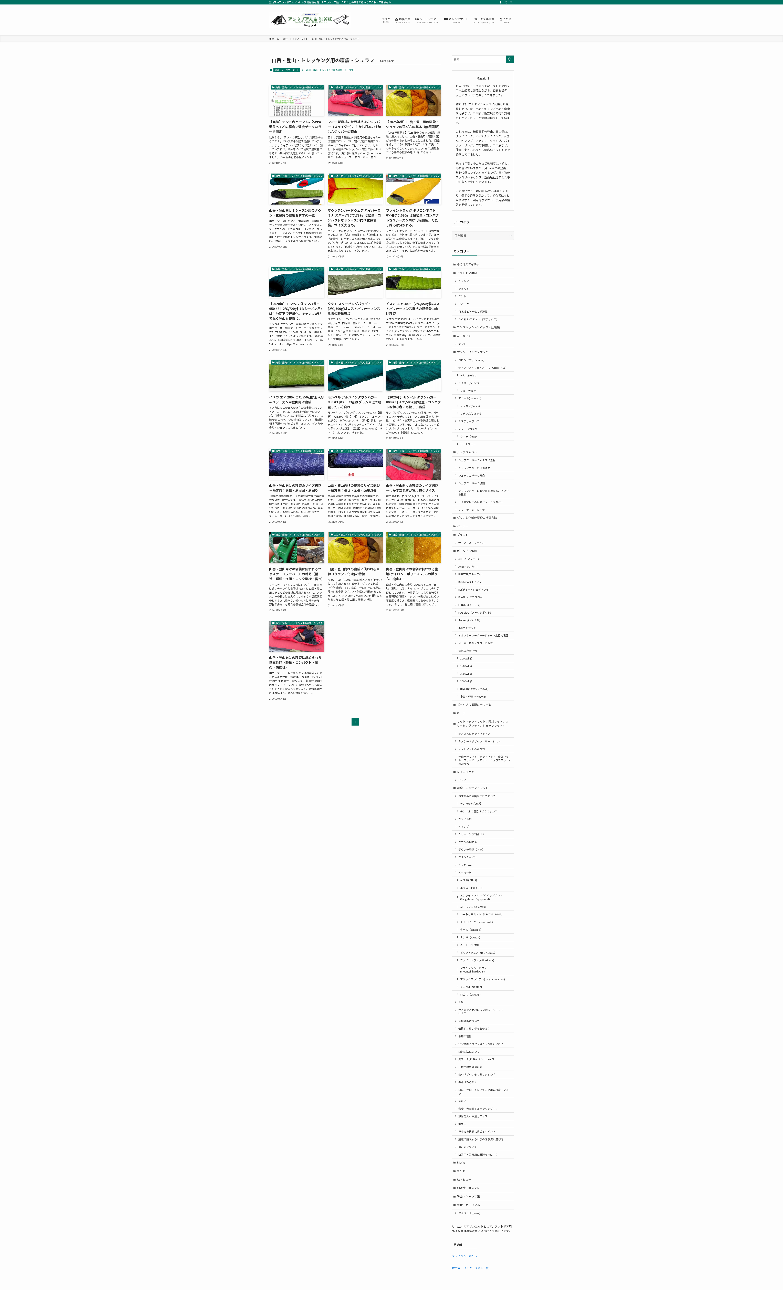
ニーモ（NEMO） (470, 945)
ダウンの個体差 (467, 842)
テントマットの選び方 (471, 749)
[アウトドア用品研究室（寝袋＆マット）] (310, 20)
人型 (461, 1002)
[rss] (506, 2)
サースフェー (468, 444)
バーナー (462, 526)
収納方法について (469, 1051)
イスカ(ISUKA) (468, 880)
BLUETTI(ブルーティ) (470, 574)
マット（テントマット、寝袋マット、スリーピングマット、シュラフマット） (482, 723)
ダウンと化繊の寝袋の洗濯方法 (477, 518)
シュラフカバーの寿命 (471, 475)
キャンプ (463, 827)
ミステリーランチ (469, 421)
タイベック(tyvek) (469, 1213)
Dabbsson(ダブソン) (470, 582)
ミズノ (462, 780)
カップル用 (465, 819)
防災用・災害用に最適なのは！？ (478, 1154)
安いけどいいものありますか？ (476, 1074)
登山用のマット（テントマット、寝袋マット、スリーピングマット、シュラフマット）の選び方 (484, 760)
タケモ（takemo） (471, 930)
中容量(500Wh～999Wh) (474, 689)
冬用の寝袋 (465, 1036)
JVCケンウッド (467, 628)
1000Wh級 (466, 658)
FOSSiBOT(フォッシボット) (474, 612)
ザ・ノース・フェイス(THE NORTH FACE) (482, 368)
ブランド (462, 535)
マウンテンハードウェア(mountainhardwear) (474, 970)
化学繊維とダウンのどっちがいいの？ (480, 1044)
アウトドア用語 (467, 273)
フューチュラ (468, 391)
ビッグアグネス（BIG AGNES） (478, 953)
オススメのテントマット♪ (474, 734)
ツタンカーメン (467, 857)
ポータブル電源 (467, 551)
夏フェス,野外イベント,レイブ (476, 1059)
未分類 (461, 1171)
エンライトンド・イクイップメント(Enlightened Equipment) (481, 897)
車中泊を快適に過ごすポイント (476, 1131)
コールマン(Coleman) (473, 907)
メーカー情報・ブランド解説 (475, 643)
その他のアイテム (468, 264)
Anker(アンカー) (468, 567)
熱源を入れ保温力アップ (473, 1116)
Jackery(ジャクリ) (469, 620)
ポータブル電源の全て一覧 (474, 705)
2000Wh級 (466, 674)
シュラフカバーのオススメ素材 (476, 460)
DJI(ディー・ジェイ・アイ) (474, 589)
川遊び (461, 1163)
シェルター (465, 281)
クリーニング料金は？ (471, 834)
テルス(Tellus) (468, 375)
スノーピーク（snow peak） (477, 922)
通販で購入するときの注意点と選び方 (480, 1139)
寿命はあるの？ (467, 1082)
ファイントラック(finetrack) (477, 960)
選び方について (467, 1147)
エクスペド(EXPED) (471, 888)
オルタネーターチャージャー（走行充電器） (484, 635)
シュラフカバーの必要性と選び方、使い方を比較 (483, 492)
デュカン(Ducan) (470, 406)
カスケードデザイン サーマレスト (479, 741)
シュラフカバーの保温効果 (474, 468)
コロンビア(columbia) (471, 360)
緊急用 (462, 1124)
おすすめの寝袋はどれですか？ (476, 796)
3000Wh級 (466, 681)
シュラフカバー (467, 452)
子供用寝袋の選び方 (470, 1067)
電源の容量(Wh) (467, 651)
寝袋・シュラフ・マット (286, 70)
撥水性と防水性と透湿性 (473, 311)
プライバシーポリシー (466, 1256)
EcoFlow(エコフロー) (470, 597)
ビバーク (463, 304)
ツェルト (463, 289)
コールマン (464, 336)
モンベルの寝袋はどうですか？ (478, 811)
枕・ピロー (464, 1179)
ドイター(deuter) (468, 383)
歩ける (462, 1101)
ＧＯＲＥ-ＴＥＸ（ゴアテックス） (478, 319)
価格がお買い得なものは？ (474, 1028)
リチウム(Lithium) (470, 413)
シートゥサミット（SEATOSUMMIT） (482, 914)
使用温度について (469, 1021)
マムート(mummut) (469, 398)
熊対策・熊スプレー (470, 1188)
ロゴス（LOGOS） (471, 994)
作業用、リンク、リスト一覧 (470, 1268)
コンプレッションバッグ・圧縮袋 (478, 327)
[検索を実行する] (510, 59)
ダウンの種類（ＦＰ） (471, 849)
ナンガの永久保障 (470, 803)
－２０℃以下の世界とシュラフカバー (480, 502)
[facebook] (500, 2)
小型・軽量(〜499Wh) (473, 696)
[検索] (511, 2)
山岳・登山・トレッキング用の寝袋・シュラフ (483, 1091)
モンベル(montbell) (471, 987)
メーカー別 (465, 872)
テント (462, 296)
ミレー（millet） (468, 429)
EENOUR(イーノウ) (469, 605)
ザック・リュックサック (472, 352)
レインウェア (465, 772)
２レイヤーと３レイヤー (473, 510)
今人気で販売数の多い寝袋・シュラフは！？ (480, 1011)
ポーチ (461, 713)
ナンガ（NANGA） (471, 937)
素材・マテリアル (468, 1205)
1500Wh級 (466, 666)
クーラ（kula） (469, 436)
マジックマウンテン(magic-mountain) (482, 979)
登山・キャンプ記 (468, 1196)
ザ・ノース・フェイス (471, 543)
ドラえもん (465, 865)
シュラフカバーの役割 (471, 483)
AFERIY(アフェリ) (468, 559)
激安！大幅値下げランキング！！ (478, 1109)
